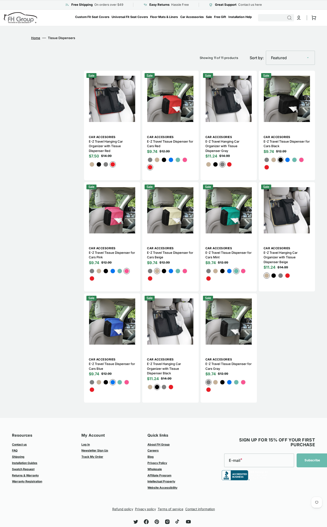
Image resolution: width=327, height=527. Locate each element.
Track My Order (92, 456)
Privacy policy (145, 509)
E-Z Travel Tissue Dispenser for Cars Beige (170, 255)
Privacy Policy (157, 463)
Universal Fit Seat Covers (130, 17)
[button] (298, 17)
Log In (85, 444)
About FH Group (158, 444)
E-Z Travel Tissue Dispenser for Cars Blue (112, 366)
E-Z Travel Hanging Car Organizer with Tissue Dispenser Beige (281, 257)
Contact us (19, 444)
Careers (153, 450)
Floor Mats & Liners (164, 17)
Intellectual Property (161, 481)
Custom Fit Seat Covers (92, 17)
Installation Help (240, 17)
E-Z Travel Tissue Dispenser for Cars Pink (112, 255)
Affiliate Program (159, 475)
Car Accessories (192, 17)
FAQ (14, 450)
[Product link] (112, 125)
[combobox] (278, 17)
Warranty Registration (27, 481)
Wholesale (154, 469)
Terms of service (170, 509)
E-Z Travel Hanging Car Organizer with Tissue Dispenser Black (164, 368)
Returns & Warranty (25, 475)
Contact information (200, 509)
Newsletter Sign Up (94, 450)
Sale (209, 17)
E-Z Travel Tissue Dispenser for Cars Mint (228, 255)
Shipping (18, 456)
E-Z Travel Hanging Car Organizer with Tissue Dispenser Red (106, 146)
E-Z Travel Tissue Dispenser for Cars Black (287, 143)
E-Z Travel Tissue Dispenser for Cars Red (170, 143)
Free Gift (220, 17)
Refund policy (122, 509)
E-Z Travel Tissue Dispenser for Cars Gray (228, 366)
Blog (150, 456)
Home (35, 38)
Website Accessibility (162, 487)
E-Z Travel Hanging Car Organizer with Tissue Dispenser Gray (222, 146)
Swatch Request (23, 469)
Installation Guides (24, 463)
